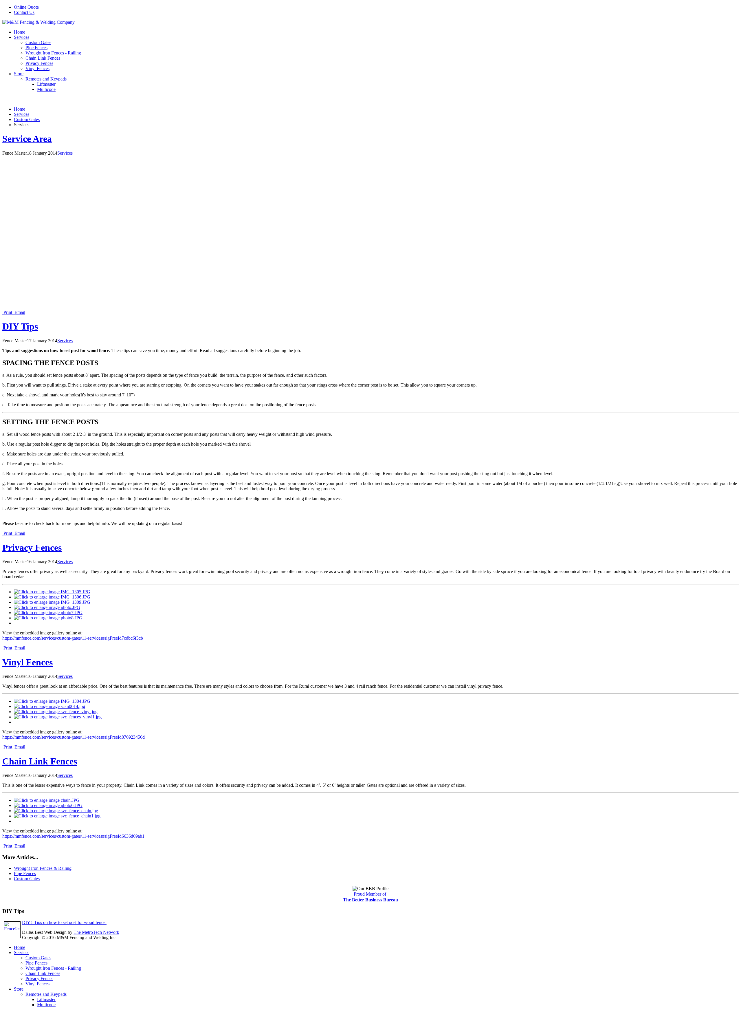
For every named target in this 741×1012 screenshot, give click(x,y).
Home (19, 32)
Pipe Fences (36, 47)
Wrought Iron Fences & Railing (42, 868)
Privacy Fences (39, 63)
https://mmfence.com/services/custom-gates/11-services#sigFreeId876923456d (73, 737)
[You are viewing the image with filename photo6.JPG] (48, 805)
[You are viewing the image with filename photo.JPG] (47, 607)
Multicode (46, 89)
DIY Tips (20, 326)
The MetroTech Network (96, 932)
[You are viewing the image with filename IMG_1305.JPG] (52, 591)
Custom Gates (38, 42)
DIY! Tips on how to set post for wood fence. (64, 922)
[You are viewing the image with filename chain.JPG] (47, 800)
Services (21, 37)
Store (18, 73)
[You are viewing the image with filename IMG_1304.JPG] (52, 701)
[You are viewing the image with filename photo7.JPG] (48, 612)
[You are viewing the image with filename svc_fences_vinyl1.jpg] (58, 716)
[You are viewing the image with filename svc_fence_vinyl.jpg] (56, 711)
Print (7, 312)
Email (19, 312)
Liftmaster (46, 84)
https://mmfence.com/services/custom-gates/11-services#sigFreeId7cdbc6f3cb (72, 638)
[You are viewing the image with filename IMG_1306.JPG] (52, 596)
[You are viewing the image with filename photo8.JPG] (48, 617)
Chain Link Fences (42, 58)
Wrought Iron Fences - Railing (53, 52)
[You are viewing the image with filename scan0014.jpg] (49, 706)
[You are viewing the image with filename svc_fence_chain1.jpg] (57, 815)
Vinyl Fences (37, 68)
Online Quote (26, 7)
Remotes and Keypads (46, 78)
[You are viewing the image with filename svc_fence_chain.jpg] (56, 810)
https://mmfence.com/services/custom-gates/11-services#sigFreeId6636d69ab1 (73, 836)
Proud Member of (370, 894)
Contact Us (24, 12)
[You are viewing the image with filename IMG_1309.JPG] (52, 602)
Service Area (27, 138)
